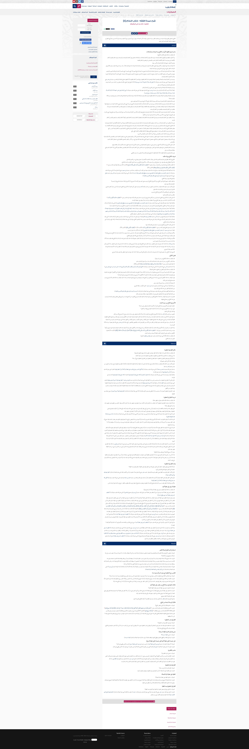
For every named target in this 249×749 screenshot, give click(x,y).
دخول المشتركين (85, 32)
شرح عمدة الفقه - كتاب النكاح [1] (139, 21)
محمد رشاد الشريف (94, 88)
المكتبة (94, 6)
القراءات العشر (101, 12)
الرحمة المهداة (146, 735)
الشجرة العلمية (93, 12)
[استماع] (137, 33)
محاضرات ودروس (172, 737)
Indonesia (150, 1)
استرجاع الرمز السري (92, 47)
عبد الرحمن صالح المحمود (93, 96)
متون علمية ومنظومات (158, 737)
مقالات (116, 6)
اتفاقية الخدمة (80, 739)
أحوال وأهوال (95, 94)
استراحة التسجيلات (158, 744)
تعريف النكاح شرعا (171, 722)
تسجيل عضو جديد (92, 49)
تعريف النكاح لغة (172, 718)
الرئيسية (126, 6)
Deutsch (165, 1)
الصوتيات (99, 6)
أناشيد (161, 735)
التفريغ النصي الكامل (142, 33)
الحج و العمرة (147, 740)
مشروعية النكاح (172, 726)
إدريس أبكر (96, 92)
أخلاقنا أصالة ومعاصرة (91, 63)
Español (170, 1)
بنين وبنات (84, 6)
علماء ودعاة (109, 12)
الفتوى (111, 6)
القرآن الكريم (116, 12)
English (155, 1)
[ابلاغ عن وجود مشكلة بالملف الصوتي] (132, 33)
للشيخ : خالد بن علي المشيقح (139, 24)
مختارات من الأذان (159, 740)
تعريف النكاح (173, 713)
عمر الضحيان (95, 109)
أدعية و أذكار (160, 742)
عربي (174, 1)
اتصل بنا (75, 739)
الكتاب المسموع (172, 744)
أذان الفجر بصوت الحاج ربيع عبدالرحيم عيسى (89, 103)
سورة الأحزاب (95, 86)
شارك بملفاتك (76, 12)
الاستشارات (105, 6)
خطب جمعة (173, 742)
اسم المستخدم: (89, 24)
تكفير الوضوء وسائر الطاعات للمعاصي (90, 99)
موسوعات (121, 6)
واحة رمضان (147, 737)
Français (160, 1)
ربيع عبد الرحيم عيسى (94, 105)
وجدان (96, 107)
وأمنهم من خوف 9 (92, 66)
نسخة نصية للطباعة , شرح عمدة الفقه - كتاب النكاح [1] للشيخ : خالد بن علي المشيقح (138, 701)
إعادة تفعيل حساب (92, 51)
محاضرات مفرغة (172, 740)
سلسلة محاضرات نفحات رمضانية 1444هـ (87, 70)
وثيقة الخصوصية (87, 739)
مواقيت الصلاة (121, 737)
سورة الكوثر (95, 90)
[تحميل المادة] (134, 33)
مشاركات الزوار (108, 735)
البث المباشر (85, 12)
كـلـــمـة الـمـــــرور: (89, 28)
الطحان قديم (95, 100)
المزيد (93, 76)
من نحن (85, 742)
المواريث (90, 6)
